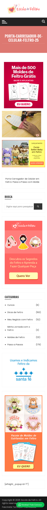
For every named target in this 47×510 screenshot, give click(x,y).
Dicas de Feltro (15, 312)
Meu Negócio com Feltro (20, 319)
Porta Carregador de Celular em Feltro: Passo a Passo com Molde (22, 180)
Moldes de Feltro (16, 337)
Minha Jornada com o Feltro (18, 328)
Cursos (10, 305)
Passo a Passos (15, 344)
